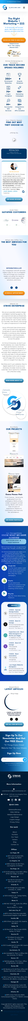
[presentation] (11, 719)
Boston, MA (14, 966)
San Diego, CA (14, 868)
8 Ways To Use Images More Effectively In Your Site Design (14, 714)
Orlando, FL (15, 884)
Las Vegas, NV (14, 852)
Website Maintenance (14, 814)
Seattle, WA (15, 918)
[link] (14, 905)
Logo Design (14, 817)
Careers (14, 839)
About (15, 832)
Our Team (14, 837)
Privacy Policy (15, 822)
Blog (14, 842)
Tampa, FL (15, 892)
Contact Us (15, 844)
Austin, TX (15, 942)
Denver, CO (15, 958)
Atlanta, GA (15, 991)
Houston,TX (14, 934)
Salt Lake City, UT (15, 910)
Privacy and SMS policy (14, 765)
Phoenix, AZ (15, 876)
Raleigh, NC (15, 982)
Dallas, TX (15, 926)
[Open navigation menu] (24, 7)
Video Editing (14, 812)
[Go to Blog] (14, 697)
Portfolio (15, 834)
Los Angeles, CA (15, 860)
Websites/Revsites (15, 809)
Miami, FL (15, 900)
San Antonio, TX (15, 950)
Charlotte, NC (14, 974)
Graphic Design (15, 819)
